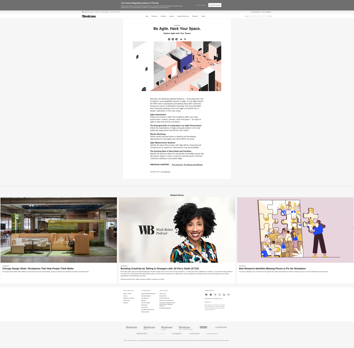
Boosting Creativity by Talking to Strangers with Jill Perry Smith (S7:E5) (160, 268)
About (203, 16)
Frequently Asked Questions (148, 293)
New (147, 16)
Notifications (144, 305)
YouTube (224, 295)
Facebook (215, 295)
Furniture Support (145, 302)
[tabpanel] (177, 66)
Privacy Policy (162, 296)
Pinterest (228, 295)
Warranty (143, 300)
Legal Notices (163, 290)
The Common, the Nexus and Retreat (187, 164)
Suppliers (125, 302)
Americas (88, 12)
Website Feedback (146, 296)
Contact (97, 12)
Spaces (172, 16)
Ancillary (163, 16)
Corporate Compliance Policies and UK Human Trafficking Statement (167, 304)
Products (154, 16)
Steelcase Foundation (128, 298)
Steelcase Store (145, 312)
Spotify (148, 279)
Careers (125, 296)
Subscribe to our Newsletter (213, 298)
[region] (177, 5)
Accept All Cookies (214, 5)
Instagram (206, 295)
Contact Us (207, 302)
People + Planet (127, 293)
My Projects (256, 12)
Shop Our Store (115, 12)
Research (195, 16)
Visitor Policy (126, 300)
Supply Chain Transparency (166, 300)
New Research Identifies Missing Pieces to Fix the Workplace (272, 268)
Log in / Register (266, 12)
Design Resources (183, 16)
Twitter (219, 295)
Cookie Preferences (164, 298)
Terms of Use (162, 293)
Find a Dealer (105, 12)
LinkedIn (211, 295)
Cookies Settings (201, 5)
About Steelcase (128, 290)
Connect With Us (209, 290)
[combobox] (258, 16)
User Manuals (144, 298)
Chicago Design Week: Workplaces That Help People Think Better (38, 268)
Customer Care (145, 290)
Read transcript (125, 279)
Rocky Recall (144, 307)
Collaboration (177, 25)
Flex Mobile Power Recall (147, 309)
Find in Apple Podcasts (138, 279)
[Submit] (270, 16)
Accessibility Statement (165, 308)
